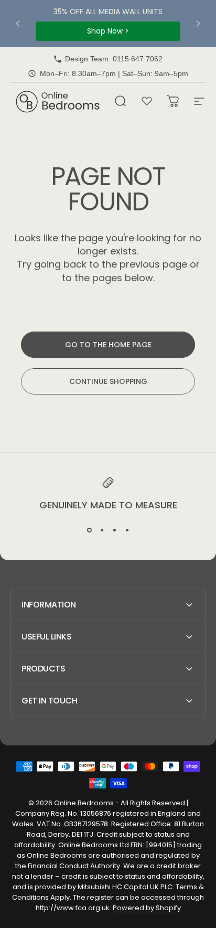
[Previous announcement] (17, 23)
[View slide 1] (89, 530)
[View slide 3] (114, 530)
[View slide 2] (101, 530)
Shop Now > (108, 31)
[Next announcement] (198, 23)
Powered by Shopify (147, 908)
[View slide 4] (127, 530)
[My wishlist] (146, 101)
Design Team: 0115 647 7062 (114, 59)
